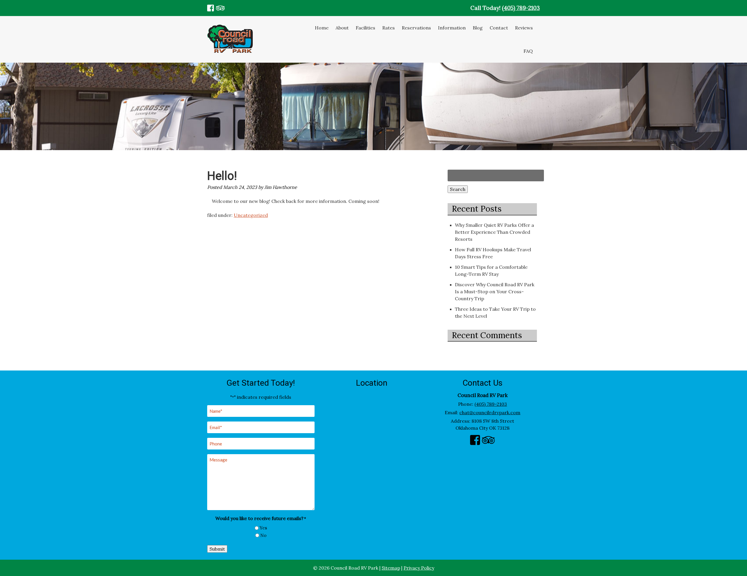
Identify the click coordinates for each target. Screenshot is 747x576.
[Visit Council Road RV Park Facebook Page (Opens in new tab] (475, 441)
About (342, 28)
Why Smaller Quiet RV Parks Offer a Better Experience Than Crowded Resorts (494, 232)
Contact (499, 28)
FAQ (528, 51)
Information (452, 28)
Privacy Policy (419, 568)
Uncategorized (251, 215)
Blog (478, 28)
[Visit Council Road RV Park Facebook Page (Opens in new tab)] (210, 8)
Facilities (365, 28)
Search (457, 189)
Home (322, 28)
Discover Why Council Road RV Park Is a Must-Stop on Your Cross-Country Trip (494, 291)
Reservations (416, 28)
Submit (217, 549)
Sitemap (391, 568)
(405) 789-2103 (521, 7)
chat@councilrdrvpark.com (489, 412)
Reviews (524, 28)
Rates (388, 28)
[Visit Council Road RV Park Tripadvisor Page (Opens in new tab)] (220, 8)
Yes (263, 528)
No (263, 535)
